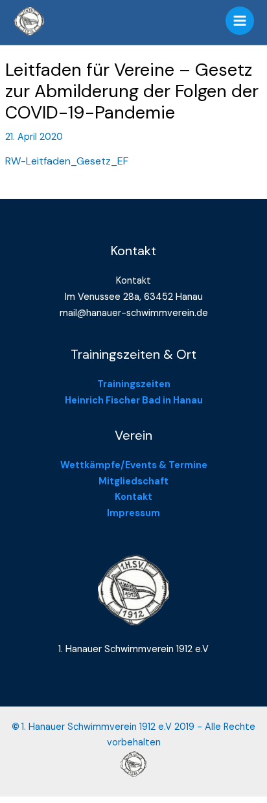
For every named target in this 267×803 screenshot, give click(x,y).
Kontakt (133, 497)
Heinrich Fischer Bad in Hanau (134, 400)
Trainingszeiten (133, 384)
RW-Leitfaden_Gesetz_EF (66, 161)
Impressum (133, 513)
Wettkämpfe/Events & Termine (133, 465)
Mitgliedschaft (133, 481)
